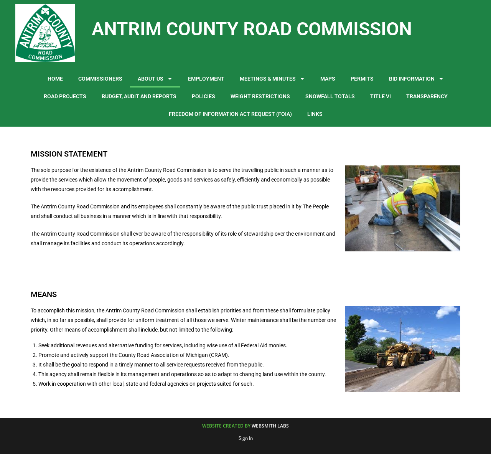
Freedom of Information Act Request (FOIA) (230, 114)
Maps (327, 79)
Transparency (427, 96)
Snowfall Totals (330, 96)
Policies (203, 96)
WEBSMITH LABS (270, 426)
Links (315, 114)
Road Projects (65, 96)
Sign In (246, 438)
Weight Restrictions (260, 96)
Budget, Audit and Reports (139, 96)
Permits (362, 79)
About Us (150, 79)
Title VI (380, 96)
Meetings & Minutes (268, 79)
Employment (206, 79)
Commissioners (100, 79)
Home (55, 79)
